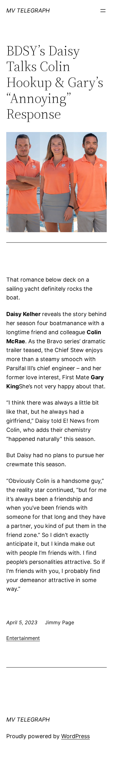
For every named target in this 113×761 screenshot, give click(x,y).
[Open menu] (103, 10)
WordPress (75, 736)
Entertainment (23, 638)
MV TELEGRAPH (28, 10)
